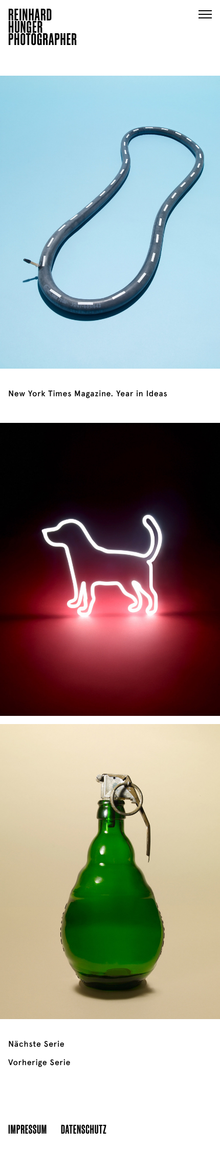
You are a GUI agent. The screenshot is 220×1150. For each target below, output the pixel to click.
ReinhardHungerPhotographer (42, 28)
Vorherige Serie (39, 1062)
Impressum (27, 1129)
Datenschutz (83, 1129)
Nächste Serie (36, 1044)
